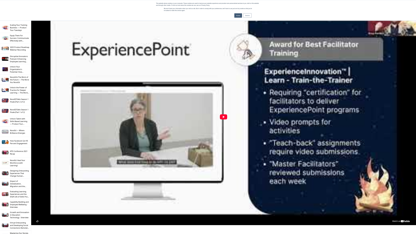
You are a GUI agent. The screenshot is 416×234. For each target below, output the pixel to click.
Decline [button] (247, 15)
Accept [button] (238, 15)
